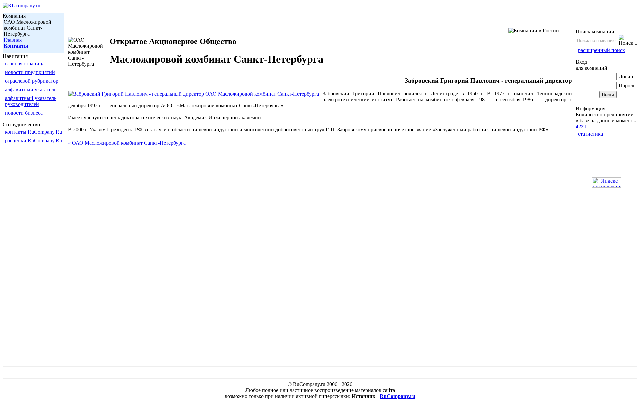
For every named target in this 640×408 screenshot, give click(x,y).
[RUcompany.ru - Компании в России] (21, 5)
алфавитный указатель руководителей (30, 101)
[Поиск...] (628, 40)
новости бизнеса (24, 113)
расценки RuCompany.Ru (33, 140)
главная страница (25, 63)
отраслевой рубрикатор (31, 81)
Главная (13, 40)
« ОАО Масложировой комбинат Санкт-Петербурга (127, 143)
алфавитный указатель (30, 89)
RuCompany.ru (397, 396)
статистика (590, 134)
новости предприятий (30, 72)
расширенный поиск (601, 50)
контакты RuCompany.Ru (33, 132)
